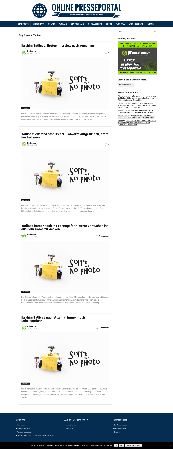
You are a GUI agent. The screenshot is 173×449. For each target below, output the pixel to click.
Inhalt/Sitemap (71, 425)
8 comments (104, 236)
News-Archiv (70, 428)
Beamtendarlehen (120, 428)
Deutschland (77, 24)
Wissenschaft (136, 24)
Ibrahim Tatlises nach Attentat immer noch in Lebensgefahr (54, 319)
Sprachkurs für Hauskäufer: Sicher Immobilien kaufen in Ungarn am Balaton (136, 117)
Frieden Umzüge (124, 96)
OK (116, 445)
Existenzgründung (120, 425)
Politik (51, 24)
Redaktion (31, 51)
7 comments (104, 328)
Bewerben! (117, 432)
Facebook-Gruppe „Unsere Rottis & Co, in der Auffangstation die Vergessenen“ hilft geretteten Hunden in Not (137, 105)
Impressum (21, 425)
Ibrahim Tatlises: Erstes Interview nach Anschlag (57, 46)
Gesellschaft (95, 24)
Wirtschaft (38, 24)
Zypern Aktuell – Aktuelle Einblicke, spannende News (35, 435)
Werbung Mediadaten (24, 432)
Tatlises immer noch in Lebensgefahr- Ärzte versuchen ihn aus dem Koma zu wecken (64, 227)
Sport (109, 24)
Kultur (150, 24)
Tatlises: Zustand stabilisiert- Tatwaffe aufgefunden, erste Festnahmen (64, 135)
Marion (120, 121)
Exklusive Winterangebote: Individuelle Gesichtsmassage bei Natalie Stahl (136, 111)
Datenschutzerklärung (133, 445)
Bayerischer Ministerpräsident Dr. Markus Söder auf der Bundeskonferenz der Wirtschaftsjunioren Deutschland (137, 98)
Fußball (120, 24)
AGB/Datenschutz (23, 428)
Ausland (63, 24)
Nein (121, 445)
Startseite (23, 24)
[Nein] (170, 446)
